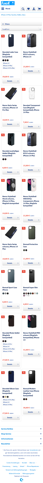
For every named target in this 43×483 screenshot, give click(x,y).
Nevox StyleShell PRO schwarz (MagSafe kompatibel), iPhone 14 (31, 336)
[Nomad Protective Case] (32, 233)
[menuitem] (5, 8)
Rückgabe (33, 470)
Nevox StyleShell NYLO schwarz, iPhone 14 (29, 54)
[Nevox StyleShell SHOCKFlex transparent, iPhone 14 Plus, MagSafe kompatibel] (32, 185)
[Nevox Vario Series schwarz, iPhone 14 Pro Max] (11, 94)
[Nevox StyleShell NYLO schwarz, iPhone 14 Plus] (32, 139)
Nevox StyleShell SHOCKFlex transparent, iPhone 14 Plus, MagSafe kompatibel (31, 201)
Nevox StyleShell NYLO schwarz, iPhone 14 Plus (29, 153)
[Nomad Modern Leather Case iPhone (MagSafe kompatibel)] (32, 377)
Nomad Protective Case (30, 245)
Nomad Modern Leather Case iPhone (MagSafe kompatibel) (31, 392)
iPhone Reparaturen (33, 466)
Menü (8, 8)
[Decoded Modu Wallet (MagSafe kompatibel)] (11, 321)
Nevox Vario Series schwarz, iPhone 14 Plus (10, 246)
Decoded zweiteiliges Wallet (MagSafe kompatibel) (10, 153)
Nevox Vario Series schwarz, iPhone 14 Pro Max (10, 107)
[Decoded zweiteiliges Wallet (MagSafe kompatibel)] (11, 139)
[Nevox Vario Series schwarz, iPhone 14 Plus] (11, 233)
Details (9, 81)
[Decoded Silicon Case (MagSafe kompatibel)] (11, 377)
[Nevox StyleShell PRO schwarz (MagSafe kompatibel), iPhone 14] (32, 321)
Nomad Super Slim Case (30, 288)
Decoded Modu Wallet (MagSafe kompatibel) (11, 335)
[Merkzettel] (28, 8)
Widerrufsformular (14, 473)
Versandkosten (34, 450)
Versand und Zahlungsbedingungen (16, 470)
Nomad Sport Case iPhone (9, 288)
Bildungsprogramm (28, 473)
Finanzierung (6, 466)
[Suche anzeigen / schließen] (23, 8)
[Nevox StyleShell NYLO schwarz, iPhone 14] (32, 40)
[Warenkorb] (39, 8)
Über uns (32, 463)
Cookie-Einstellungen (13, 463)
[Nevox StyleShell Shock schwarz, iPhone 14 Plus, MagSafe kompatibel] (11, 185)
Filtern (7, 24)
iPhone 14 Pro (7, 344)
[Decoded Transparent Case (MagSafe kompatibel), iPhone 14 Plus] (32, 94)
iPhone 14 (6, 63)
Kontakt (24, 463)
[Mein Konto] (34, 8)
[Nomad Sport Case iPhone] (11, 276)
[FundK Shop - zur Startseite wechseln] (8, 3)
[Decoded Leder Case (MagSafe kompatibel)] (11, 40)
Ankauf (22, 466)
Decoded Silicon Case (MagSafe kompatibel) (10, 391)
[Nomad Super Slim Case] (32, 276)
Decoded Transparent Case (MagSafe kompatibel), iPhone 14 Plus (31, 108)
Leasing (15, 466)
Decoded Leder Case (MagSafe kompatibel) (10, 54)
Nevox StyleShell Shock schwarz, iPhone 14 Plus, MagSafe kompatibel (10, 199)
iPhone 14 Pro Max (9, 68)
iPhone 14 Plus (7, 65)
